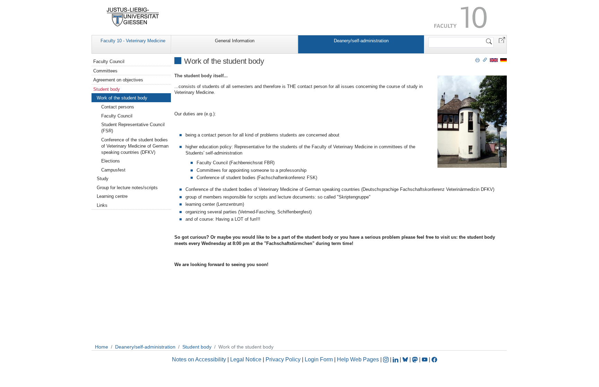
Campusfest (113, 170)
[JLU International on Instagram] (386, 359)
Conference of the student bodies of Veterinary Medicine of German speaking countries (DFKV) (134, 146)
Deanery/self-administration (361, 40)
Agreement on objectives (118, 79)
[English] (494, 59)
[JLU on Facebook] (434, 359)
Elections (110, 161)
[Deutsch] (503, 59)
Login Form (319, 359)
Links (102, 205)
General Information (234, 40)
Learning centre (112, 196)
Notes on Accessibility (199, 359)
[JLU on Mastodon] (415, 359)
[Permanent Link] (485, 59)
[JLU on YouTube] (425, 359)
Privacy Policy (283, 359)
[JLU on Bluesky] (405, 359)
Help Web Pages (358, 359)
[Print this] (477, 59)
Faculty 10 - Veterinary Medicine (133, 40)
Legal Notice (245, 359)
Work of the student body (122, 97)
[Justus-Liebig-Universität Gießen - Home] (133, 17)
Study (102, 178)
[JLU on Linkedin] (396, 359)
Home (101, 347)
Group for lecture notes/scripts (127, 187)
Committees (105, 70)
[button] (502, 39)
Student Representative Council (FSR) (133, 127)
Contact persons (117, 106)
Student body (106, 89)
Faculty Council (108, 61)
